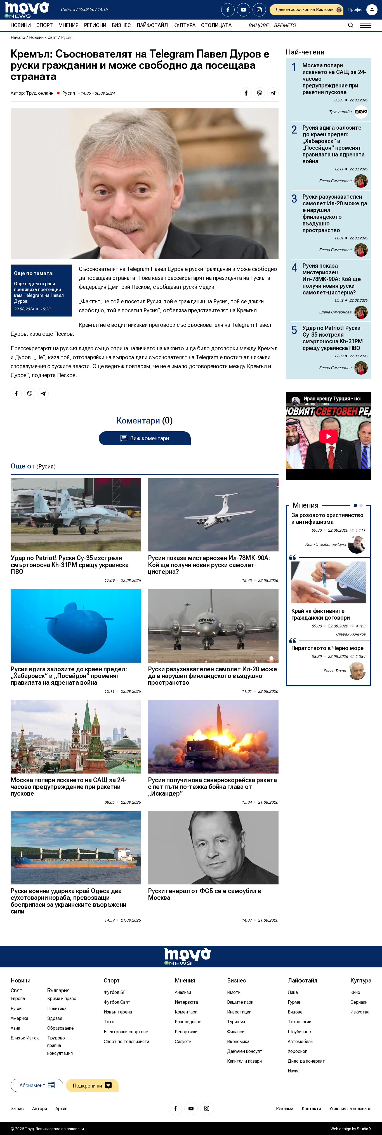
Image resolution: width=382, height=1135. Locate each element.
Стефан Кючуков (351, 634)
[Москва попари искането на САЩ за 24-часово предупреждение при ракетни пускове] (76, 737)
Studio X (364, 1129)
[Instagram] (259, 9)
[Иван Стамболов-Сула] (357, 545)
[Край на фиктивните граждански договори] (328, 582)
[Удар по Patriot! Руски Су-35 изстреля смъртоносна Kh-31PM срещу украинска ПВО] (76, 515)
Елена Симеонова (335, 181)
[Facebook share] (246, 93)
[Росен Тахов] (357, 671)
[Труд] (187, 956)
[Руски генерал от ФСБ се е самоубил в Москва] (213, 847)
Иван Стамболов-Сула (325, 544)
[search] (350, 25)
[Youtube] (243, 9)
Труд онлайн (39, 93)
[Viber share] (259, 93)
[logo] (26, 10)
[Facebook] (228, 9)
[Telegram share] (273, 93)
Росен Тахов (335, 670)
